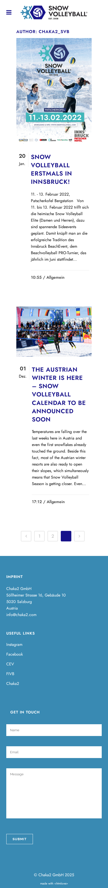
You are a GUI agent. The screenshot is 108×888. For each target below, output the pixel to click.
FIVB (10, 674)
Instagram (14, 644)
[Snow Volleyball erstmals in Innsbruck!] (54, 91)
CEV (10, 664)
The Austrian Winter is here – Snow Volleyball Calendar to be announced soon (59, 394)
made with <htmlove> (54, 883)
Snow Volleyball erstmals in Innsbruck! (51, 169)
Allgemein (55, 277)
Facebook (14, 654)
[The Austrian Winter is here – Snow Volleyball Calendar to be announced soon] (54, 332)
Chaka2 (12, 683)
